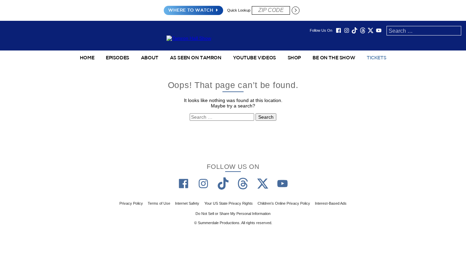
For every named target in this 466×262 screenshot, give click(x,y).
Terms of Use (159, 203)
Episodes (117, 58)
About (149, 58)
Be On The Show (333, 58)
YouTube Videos (254, 58)
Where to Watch (190, 10)
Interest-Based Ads (331, 203)
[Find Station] (295, 10)
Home (87, 58)
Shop (294, 58)
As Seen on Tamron (195, 58)
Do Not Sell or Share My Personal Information (233, 214)
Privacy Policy (131, 203)
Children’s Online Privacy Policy (284, 203)
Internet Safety (187, 203)
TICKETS (376, 58)
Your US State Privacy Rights (228, 203)
